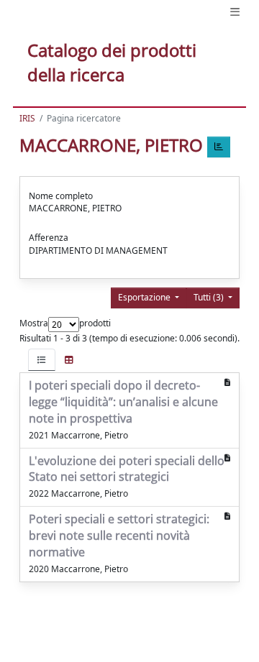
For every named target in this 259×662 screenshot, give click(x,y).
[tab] (41, 360)
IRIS (27, 118)
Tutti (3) (210, 297)
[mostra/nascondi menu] (235, 11)
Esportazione (145, 297)
